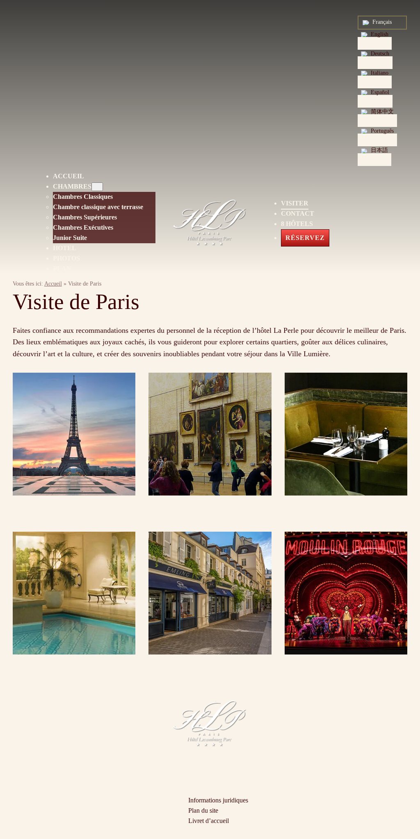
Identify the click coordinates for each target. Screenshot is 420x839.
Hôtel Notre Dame (308, 766)
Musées (210, 508)
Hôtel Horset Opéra (309, 746)
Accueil (53, 284)
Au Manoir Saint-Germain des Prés (329, 715)
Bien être (74, 667)
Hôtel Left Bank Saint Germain (324, 725)
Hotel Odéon (301, 776)
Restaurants (345, 508)
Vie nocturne (346, 667)
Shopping (210, 667)
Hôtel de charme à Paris (315, 705)
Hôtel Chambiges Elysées (317, 736)
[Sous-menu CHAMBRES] (97, 186)
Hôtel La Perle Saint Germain (322, 756)
